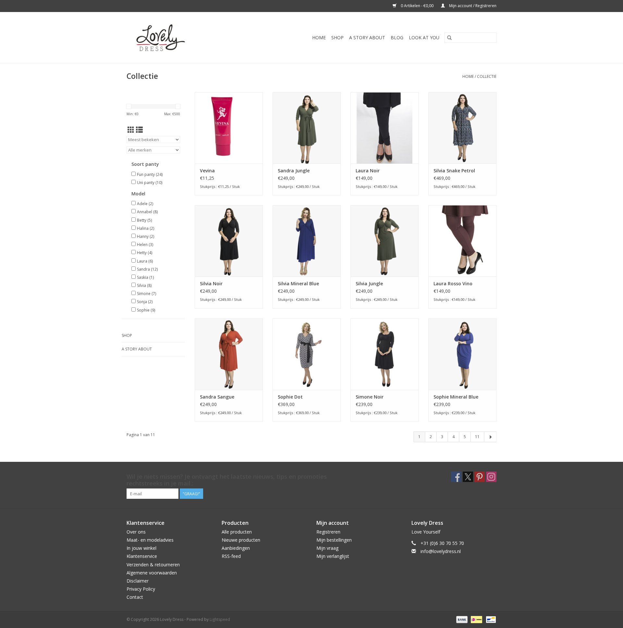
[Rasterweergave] (131, 129)
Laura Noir (368, 170)
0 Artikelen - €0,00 (417, 5)
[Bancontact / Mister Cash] (489, 619)
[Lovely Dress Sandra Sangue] (229, 354)
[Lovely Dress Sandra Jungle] (307, 128)
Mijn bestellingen (334, 540)
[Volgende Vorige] (490, 437)
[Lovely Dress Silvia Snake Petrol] (462, 128)
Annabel (147, 212)
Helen (145, 244)
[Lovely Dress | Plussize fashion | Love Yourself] (173, 37)
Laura (145, 261)
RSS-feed (231, 556)
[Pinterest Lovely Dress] (479, 477)
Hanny (145, 236)
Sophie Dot (290, 397)
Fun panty (150, 174)
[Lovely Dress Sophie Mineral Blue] (462, 354)
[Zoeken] (449, 37)
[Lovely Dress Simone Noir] (384, 354)
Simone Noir (370, 397)
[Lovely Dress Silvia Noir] (229, 241)
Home (319, 37)
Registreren (328, 532)
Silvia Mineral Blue (298, 283)
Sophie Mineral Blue (456, 397)
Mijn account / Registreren (472, 5)
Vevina (207, 170)
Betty (144, 220)
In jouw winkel (141, 548)
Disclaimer (138, 581)
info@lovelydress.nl (441, 551)
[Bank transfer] (461, 619)
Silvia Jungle (369, 283)
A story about (367, 37)
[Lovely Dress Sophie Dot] (307, 354)
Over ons (136, 532)
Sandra (147, 269)
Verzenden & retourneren (153, 564)
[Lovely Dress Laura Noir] (384, 128)
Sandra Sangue (217, 397)
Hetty (144, 252)
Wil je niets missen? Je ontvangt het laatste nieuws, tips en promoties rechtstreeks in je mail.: (227, 480)
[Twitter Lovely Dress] (468, 477)
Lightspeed (220, 619)
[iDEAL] (476, 619)
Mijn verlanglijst (332, 556)
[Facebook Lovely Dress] (456, 477)
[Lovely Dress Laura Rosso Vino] (462, 241)
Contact (135, 597)
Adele (145, 203)
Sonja (145, 301)
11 (477, 436)
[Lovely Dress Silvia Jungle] (384, 241)
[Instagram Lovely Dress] (491, 477)
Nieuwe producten (241, 540)
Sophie (146, 310)
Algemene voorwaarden (152, 573)
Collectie (486, 76)
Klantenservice (142, 556)
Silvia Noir (211, 283)
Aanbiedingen (236, 548)
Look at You (424, 37)
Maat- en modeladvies (150, 540)
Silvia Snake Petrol (454, 170)
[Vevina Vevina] (229, 128)
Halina (145, 228)
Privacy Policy (141, 589)
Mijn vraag (327, 548)
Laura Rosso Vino (453, 283)
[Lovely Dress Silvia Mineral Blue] (307, 241)
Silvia (144, 285)
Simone (146, 293)
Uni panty (149, 182)
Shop (337, 37)
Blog (397, 37)
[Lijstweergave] (139, 129)
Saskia (145, 277)
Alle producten (237, 532)
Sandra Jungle (294, 170)
